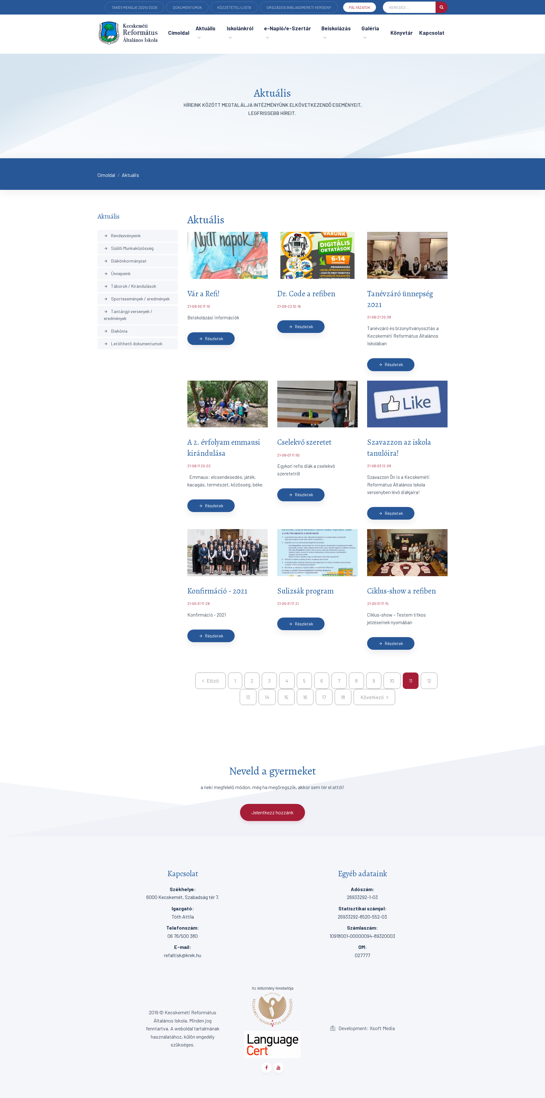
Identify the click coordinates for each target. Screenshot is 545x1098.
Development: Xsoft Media (366, 1028)
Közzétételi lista (234, 7)
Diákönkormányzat (125, 260)
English (119, 16)
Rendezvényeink (122, 235)
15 (286, 697)
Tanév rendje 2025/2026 (134, 7)
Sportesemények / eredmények (137, 298)
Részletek (211, 338)
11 (410, 681)
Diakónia (115, 331)
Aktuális (130, 175)
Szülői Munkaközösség (129, 248)
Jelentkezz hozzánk (272, 812)
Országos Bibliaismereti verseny (299, 7)
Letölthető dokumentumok (133, 343)
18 (343, 697)
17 (324, 697)
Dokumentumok (187, 7)
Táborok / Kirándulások (130, 286)
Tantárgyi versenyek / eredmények (128, 315)
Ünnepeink (117, 273)
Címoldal (106, 175)
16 (305, 697)
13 (248, 697)
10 (392, 681)
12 (429, 681)
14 (267, 697)
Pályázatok (359, 7)
